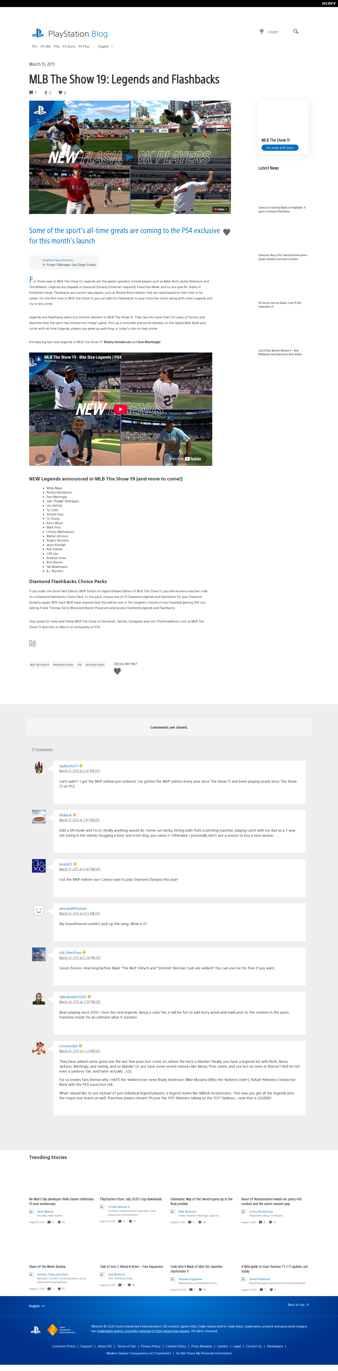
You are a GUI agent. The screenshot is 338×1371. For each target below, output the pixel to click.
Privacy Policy (150, 1346)
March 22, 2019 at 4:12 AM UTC (79, 913)
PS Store (69, 46)
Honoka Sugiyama (190, 1279)
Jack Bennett (116, 1274)
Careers (222, 1346)
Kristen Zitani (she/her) (52, 1274)
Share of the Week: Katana (47, 1266)
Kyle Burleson (188, 1211)
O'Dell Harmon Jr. (119, 1207)
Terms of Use (126, 1346)
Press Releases (201, 1346)
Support (86, 1346)
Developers (275, 1346)
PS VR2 (46, 46)
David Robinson (259, 1279)
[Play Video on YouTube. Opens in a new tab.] (220, 209)
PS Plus (84, 46)
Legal (237, 1346)
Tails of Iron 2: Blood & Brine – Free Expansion (131, 1266)
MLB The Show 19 (39, 664)
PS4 (57, 46)
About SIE (105, 1346)
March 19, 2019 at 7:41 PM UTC (79, 820)
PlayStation (78, 33)
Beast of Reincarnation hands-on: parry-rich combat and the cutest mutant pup (271, 1201)
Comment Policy (63, 1346)
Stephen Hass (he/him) (57, 260)
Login (273, 31)
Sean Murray (45, 1211)
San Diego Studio (95, 664)
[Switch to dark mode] (261, 31)
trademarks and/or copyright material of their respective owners (143, 1331)
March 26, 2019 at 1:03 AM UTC (79, 1051)
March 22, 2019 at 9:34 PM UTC (80, 957)
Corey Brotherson (261, 1211)
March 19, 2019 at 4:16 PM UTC (79, 770)
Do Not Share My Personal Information (204, 1353)
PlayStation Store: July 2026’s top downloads (131, 1199)
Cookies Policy (176, 1346)
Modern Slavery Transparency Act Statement (138, 1353)
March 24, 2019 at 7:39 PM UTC (80, 1001)
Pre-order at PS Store (280, 147)
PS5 (35, 46)
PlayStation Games (63, 664)
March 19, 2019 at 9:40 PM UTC (80, 869)
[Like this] (60, 1222)
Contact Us (254, 1346)
